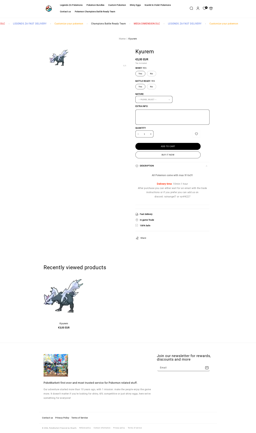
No (151, 73)
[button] (191, 8)
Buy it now (168, 155)
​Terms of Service (79, 418)
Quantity (140, 128)
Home (122, 38)
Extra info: (141, 106)
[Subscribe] (207, 367)
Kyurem (64, 317)
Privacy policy (119, 428)
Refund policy (85, 428)
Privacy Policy (62, 418)
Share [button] (143, 238)
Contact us (47, 418)
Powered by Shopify (68, 428)
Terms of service (135, 428)
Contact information (102, 428)
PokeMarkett (54, 428)
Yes (140, 73)
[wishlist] (196, 133)
